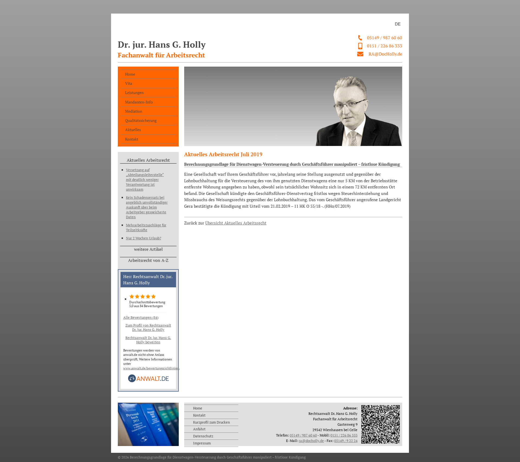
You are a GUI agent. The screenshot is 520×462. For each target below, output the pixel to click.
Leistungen (134, 92)
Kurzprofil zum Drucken (211, 422)
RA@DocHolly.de (385, 54)
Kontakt (131, 139)
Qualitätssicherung (141, 120)
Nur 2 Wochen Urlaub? (143, 238)
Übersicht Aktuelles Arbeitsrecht (235, 223)
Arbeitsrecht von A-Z (148, 260)
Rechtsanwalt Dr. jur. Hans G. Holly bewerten (148, 339)
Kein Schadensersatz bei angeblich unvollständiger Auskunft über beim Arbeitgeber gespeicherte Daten (147, 207)
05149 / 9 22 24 (346, 440)
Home (130, 74)
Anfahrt (199, 429)
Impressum (202, 443)
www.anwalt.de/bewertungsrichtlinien (151, 368)
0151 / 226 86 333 (384, 46)
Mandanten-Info (139, 102)
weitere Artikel (148, 249)
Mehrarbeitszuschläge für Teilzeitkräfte (146, 227)
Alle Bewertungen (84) (140, 317)
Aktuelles (133, 129)
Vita (128, 83)
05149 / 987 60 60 (384, 38)
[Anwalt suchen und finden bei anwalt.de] (148, 381)
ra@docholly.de (311, 440)
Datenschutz (203, 436)
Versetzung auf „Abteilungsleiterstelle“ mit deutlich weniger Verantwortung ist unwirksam (145, 179)
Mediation (133, 111)
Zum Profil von (148, 327)
